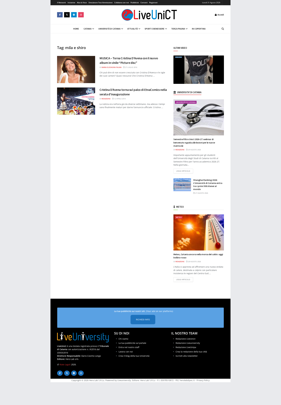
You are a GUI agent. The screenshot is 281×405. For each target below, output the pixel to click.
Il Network (61, 2)
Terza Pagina (178, 28)
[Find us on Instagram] (81, 14)
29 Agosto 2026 (194, 150)
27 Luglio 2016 (131, 67)
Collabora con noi (121, 2)
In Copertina (198, 28)
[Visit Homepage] (149, 14)
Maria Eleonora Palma (111, 67)
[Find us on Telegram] (74, 14)
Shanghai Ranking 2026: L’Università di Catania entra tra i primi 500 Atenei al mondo (207, 184)
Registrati (153, 2)
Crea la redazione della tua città (191, 351)
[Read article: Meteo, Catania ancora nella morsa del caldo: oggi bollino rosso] (198, 232)
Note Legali (64, 364)
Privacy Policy (203, 380)
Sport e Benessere (154, 28)
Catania (87, 28)
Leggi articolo (184, 171)
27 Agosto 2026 (201, 193)
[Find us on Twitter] (67, 14)
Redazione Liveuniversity (188, 343)
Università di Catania (109, 28)
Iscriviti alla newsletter (187, 355)
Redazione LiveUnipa (186, 347)
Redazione (106, 99)
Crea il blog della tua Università (134, 355)
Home (76, 28)
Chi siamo (123, 338)
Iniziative (71, 2)
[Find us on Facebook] (60, 14)
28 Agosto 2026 (194, 261)
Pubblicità (135, 2)
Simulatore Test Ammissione (101, 2)
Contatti (144, 2)
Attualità (132, 28)
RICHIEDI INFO (143, 319)
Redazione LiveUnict (185, 338)
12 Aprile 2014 (120, 99)
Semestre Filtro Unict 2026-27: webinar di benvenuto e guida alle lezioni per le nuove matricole (194, 142)
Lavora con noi (126, 351)
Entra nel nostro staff (129, 347)
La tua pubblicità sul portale (132, 343)
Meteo (179, 217)
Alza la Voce (82, 2)
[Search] (223, 28)
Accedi (220, 14)
